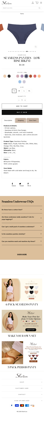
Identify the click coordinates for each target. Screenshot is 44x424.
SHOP (22, 382)
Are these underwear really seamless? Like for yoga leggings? (18, 218)
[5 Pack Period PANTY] (22, 352)
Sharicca (22, 55)
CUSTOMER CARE (22, 388)
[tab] (8, 120)
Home (22, 13)
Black (9, 76)
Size (22, 87)
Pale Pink (17, 76)
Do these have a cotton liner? (12, 209)
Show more (22, 254)
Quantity (22, 96)
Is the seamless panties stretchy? (13, 234)
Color (22, 72)
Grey (24, 82)
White (13, 76)
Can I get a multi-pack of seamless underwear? (18, 226)
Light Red (35, 76)
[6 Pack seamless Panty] (22, 290)
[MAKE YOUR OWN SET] (22, 321)
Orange (30, 76)
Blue (26, 76)
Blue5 (20, 82)
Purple (22, 76)
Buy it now (22, 112)
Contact (22, 394)
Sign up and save (22, 400)
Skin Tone (5, 76)
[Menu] (41, 2)
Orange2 (39, 76)
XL (29, 91)
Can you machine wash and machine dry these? (18, 241)
